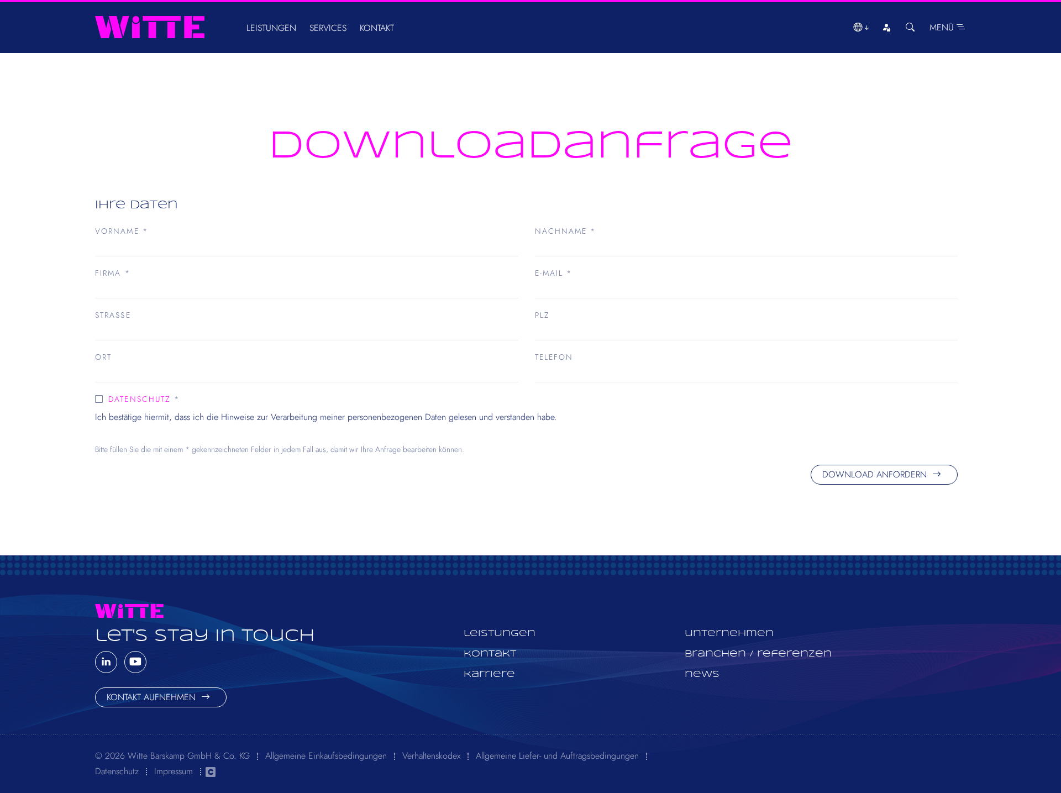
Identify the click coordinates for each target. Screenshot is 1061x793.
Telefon (554, 357)
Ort (103, 357)
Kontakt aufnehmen (152, 697)
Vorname (121, 231)
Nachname (565, 231)
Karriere (489, 674)
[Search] (910, 27)
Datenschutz (139, 399)
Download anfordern (875, 474)
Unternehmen (729, 633)
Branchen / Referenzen (758, 654)
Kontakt (377, 28)
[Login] (886, 27)
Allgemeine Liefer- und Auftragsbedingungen (557, 755)
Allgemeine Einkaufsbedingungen (326, 755)
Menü (943, 27)
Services (327, 28)
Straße (113, 315)
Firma (112, 273)
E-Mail (553, 273)
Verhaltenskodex (431, 755)
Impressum (173, 771)
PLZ (542, 315)
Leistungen (271, 28)
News (702, 674)
